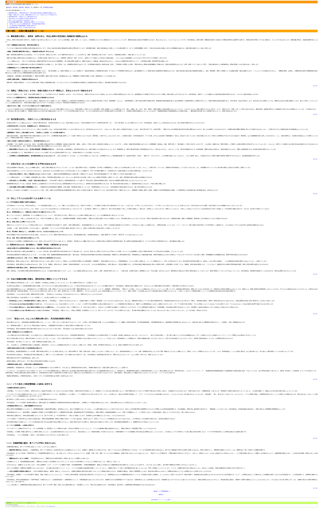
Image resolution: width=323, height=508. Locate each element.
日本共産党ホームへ (156, 499)
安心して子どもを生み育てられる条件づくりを (21, 20)
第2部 (21, 7)
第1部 (15, 7)
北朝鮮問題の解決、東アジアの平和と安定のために (22, 27)
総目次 (9, 7)
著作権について (11, 502)
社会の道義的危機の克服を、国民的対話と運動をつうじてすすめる (26, 22)
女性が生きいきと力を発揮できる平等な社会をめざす (23, 18)
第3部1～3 (29, 7)
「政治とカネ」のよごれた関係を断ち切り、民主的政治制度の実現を (27, 24)
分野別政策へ (165, 491)
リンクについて (19, 502)
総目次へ (161, 494)
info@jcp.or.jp (52, 506)
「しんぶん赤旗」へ (167, 499)
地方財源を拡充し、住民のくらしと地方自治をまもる (23, 16)
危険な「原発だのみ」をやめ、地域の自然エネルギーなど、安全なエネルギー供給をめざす (33, 14)
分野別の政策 (48, 7)
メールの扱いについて (29, 502)
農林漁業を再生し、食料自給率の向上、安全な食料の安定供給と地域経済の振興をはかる (32, 13)
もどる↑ (315, 85)
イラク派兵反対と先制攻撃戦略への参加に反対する (22, 25)
